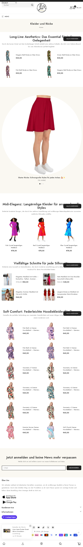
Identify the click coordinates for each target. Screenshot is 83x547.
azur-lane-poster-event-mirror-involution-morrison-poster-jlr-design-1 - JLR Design (21, 530)
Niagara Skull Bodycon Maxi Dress (28, 55)
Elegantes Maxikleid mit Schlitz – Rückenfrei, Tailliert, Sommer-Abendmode (27, 278)
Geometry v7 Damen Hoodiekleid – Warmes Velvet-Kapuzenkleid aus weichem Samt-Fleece (31, 369)
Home (41, 27)
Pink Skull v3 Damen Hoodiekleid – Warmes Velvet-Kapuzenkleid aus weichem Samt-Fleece (71, 329)
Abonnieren (74, 468)
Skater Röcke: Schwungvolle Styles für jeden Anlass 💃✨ (41, 177)
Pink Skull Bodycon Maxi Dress (26, 70)
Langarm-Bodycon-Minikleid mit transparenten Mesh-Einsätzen (68, 293)
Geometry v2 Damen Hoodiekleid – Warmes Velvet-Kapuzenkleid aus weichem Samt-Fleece (31, 408)
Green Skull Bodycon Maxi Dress (68, 55)
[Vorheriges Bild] (3, 64)
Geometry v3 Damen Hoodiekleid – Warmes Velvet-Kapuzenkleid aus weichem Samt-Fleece (71, 388)
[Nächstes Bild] (80, 64)
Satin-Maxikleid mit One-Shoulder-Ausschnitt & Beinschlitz (68, 278)
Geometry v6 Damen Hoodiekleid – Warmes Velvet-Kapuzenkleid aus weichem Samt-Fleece (71, 369)
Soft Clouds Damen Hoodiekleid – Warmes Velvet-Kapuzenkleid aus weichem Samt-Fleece (71, 428)
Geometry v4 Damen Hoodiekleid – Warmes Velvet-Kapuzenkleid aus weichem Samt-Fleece (31, 388)
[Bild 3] (43, 183)
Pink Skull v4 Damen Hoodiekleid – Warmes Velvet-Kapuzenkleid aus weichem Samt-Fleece (31, 329)
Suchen (32, 5)
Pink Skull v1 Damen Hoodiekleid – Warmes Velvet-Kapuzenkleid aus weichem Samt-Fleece (71, 349)
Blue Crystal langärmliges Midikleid (69, 246)
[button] (76, 7)
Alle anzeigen (72, 39)
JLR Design (45, 531)
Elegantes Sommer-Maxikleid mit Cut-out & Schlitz (27, 293)
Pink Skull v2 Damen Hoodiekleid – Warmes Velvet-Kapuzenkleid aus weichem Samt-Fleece (31, 349)
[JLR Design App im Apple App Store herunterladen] (9, 496)
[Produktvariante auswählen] (40, 283)
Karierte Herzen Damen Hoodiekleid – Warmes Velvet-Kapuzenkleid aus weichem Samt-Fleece (31, 428)
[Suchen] (60, 544)
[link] (4, 544)
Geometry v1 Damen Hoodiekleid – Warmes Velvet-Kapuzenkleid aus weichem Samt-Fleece (71, 408)
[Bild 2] (41, 183)
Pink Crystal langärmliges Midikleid (14, 246)
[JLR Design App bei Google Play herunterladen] (9, 501)
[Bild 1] (39, 183)
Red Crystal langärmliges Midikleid (41, 246)
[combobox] (18, 5)
